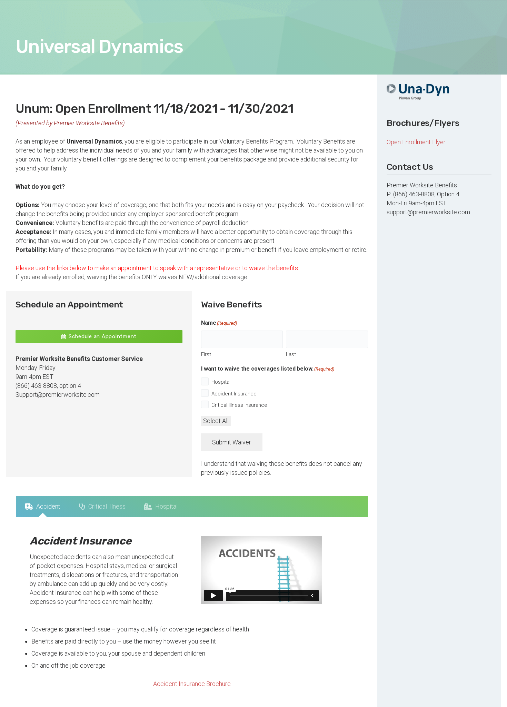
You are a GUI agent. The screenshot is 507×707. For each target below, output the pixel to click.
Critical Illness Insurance (239, 405)
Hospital (220, 382)
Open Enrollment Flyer (416, 142)
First (206, 354)
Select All (216, 420)
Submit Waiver (231, 442)
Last (291, 354)
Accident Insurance (234, 394)
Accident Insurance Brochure (192, 683)
